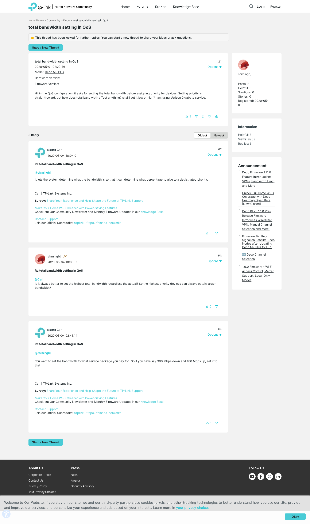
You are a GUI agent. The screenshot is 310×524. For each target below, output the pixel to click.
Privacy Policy (37, 486)
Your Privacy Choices (42, 492)
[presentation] (40, 152)
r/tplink (79, 223)
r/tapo (89, 223)
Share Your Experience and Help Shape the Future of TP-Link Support (95, 200)
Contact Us (35, 480)
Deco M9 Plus (54, 72)
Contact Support (46, 219)
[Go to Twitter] (269, 477)
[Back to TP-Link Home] (39, 6)
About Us (35, 468)
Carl (59, 149)
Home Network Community (44, 20)
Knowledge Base (151, 212)
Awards (76, 480)
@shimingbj (43, 172)
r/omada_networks (108, 223)
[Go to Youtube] (252, 476)
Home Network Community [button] (73, 6)
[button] (125, 6)
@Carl (39, 279)
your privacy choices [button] (192, 507)
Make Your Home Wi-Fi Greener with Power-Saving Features (76, 208)
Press (75, 468)
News (74, 474)
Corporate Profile (39, 474)
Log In (261, 6)
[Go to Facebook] (260, 476)
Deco (66, 20)
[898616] (41, 259)
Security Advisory (82, 486)
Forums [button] (142, 6)
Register (276, 6)
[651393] (41, 152)
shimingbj (54, 256)
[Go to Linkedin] (278, 476)
